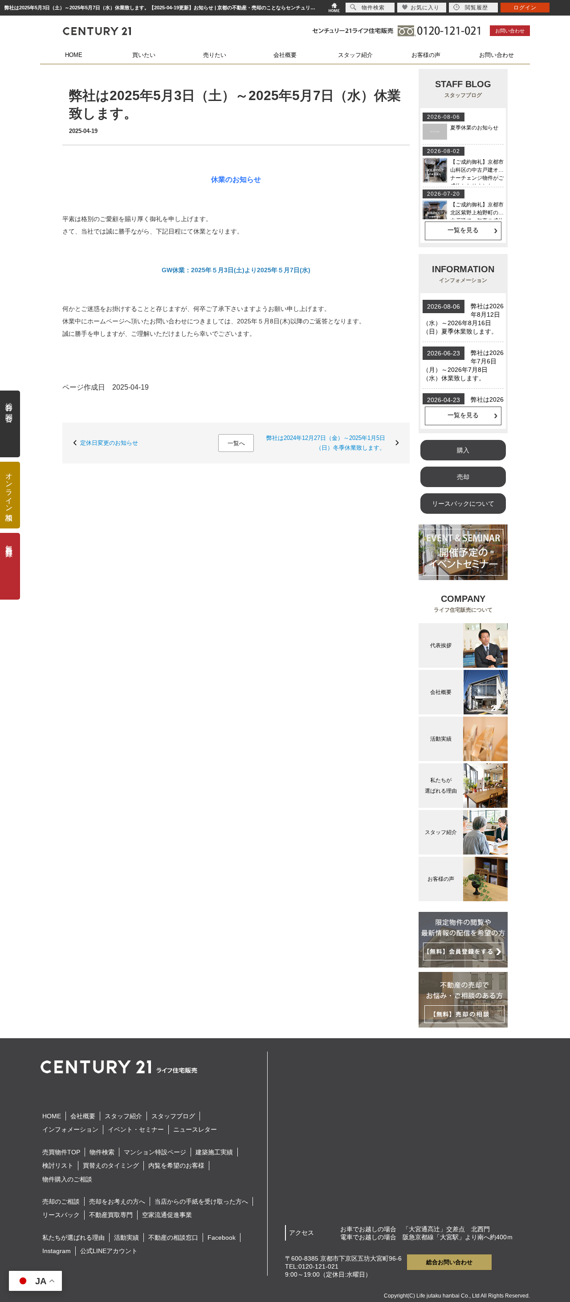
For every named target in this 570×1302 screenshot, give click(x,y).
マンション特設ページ (155, 1152)
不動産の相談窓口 (173, 1237)
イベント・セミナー (136, 1129)
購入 (463, 450)
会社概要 (285, 55)
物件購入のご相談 (67, 1179)
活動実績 (126, 1237)
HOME (73, 55)
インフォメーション (70, 1129)
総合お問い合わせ (449, 1262)
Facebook (222, 1237)
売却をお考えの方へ (117, 1201)
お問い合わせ (510, 30)
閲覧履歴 (476, 7)
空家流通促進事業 (167, 1214)
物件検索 (102, 1152)
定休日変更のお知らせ (109, 442)
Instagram (56, 1250)
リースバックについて (463, 503)
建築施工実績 (214, 1152)
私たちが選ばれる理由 (73, 1237)
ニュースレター (195, 1129)
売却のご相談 (61, 1201)
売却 (463, 476)
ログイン (525, 7)
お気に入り (425, 7)
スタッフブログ (173, 1116)
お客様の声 (425, 55)
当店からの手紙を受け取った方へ (201, 1201)
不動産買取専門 (111, 1214)
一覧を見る (463, 230)
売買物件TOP (61, 1152)
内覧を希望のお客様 (176, 1165)
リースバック (61, 1214)
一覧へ (236, 443)
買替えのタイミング (111, 1165)
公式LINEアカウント (109, 1250)
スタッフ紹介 (355, 55)
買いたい (143, 55)
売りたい (214, 55)
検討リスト (57, 1165)
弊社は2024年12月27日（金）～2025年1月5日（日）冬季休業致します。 (325, 443)
